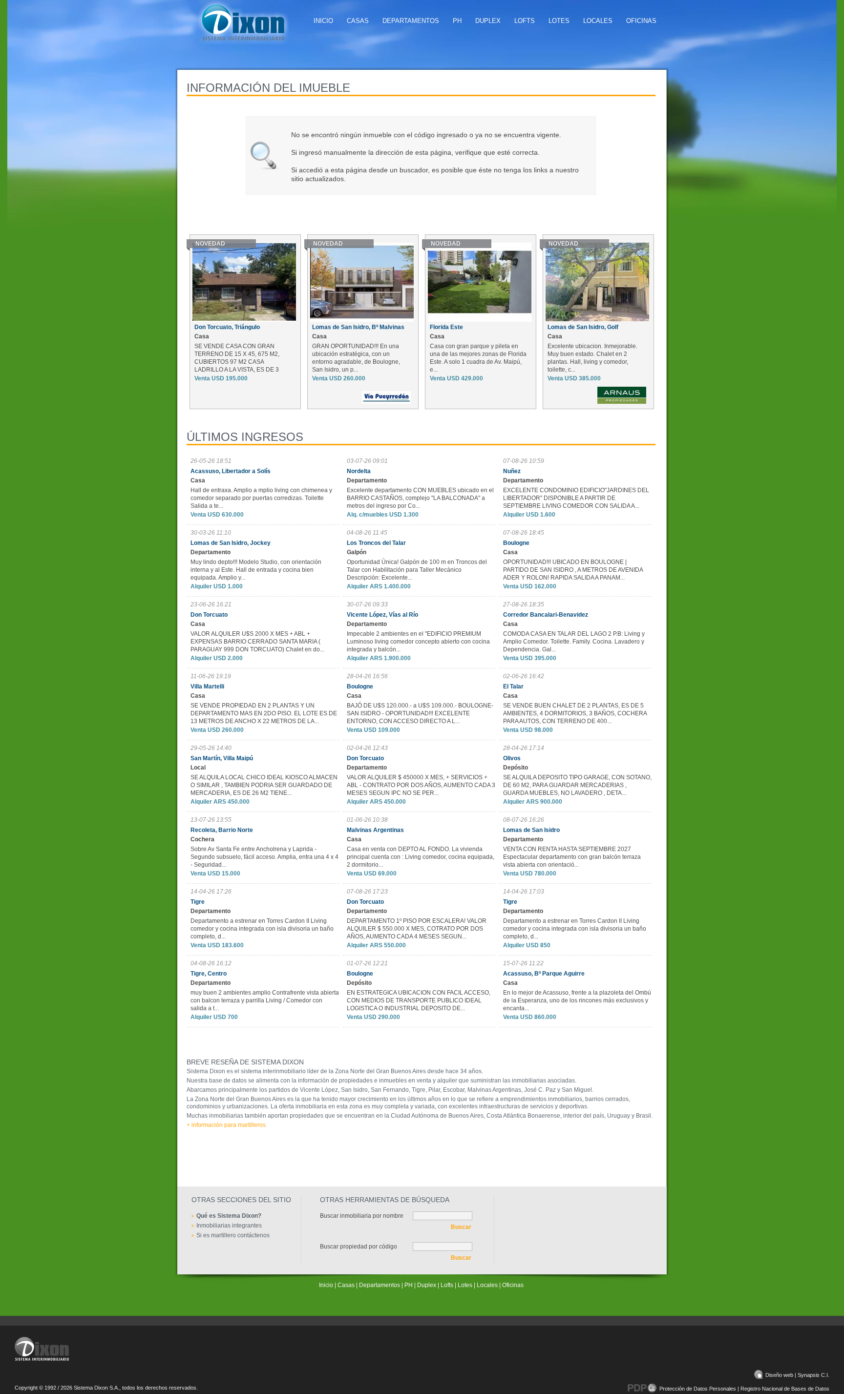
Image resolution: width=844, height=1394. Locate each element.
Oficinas (641, 20)
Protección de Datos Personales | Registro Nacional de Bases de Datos (744, 1389)
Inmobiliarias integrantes (229, 1225)
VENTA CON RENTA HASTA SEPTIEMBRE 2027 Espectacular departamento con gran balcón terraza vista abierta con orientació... (572, 857)
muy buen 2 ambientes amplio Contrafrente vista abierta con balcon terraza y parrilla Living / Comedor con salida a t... (264, 1000)
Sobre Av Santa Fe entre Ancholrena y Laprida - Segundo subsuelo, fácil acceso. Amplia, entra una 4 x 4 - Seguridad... (264, 857)
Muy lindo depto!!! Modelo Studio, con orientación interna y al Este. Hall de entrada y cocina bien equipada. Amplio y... (255, 570)
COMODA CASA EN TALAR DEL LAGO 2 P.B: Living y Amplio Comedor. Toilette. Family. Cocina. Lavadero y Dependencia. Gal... (574, 641)
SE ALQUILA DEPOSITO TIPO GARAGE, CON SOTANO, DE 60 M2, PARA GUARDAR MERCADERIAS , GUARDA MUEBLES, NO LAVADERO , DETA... (577, 785)
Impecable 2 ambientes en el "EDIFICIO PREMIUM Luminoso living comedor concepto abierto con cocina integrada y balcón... (418, 641)
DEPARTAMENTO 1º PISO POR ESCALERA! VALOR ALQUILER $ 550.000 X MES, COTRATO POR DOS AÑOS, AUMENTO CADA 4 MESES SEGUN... (416, 928)
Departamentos (410, 20)
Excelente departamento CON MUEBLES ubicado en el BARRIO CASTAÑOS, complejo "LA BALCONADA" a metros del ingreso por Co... (420, 498)
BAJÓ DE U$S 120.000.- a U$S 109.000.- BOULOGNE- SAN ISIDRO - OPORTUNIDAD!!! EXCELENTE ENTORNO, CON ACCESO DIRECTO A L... (420, 713)
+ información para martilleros (226, 1125)
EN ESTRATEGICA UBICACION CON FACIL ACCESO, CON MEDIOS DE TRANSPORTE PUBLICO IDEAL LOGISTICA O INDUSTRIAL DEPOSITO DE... (418, 1000)
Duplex (488, 20)
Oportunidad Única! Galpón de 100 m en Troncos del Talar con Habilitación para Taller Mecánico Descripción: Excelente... (417, 570)
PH (457, 20)
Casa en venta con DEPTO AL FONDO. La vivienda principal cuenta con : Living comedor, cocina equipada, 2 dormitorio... (420, 857)
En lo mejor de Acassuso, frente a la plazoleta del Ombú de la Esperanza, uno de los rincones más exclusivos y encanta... (577, 1000)
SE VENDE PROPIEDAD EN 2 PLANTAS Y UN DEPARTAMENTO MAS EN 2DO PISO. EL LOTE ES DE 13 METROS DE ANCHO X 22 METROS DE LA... (263, 713)
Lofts (524, 20)
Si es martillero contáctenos (233, 1235)
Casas (358, 20)
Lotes (559, 20)
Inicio (323, 20)
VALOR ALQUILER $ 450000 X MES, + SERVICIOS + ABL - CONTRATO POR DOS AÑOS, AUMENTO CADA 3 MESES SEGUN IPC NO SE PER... (421, 785)
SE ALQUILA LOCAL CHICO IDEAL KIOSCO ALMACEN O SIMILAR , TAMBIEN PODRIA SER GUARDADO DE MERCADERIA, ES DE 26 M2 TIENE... (264, 785)
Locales (597, 20)
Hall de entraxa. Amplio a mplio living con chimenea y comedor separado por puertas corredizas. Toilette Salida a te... (261, 498)
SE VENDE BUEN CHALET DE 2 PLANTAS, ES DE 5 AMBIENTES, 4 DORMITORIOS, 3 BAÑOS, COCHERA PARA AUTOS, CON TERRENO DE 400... (575, 713)
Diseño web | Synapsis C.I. (797, 1375)
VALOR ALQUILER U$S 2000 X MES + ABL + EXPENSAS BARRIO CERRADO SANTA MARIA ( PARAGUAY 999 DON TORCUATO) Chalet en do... (257, 641)
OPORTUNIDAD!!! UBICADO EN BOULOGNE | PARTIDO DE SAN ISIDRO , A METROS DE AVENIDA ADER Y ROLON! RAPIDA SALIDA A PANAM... (573, 570)
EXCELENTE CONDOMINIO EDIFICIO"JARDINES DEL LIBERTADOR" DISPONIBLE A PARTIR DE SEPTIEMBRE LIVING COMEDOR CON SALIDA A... (576, 498)
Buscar (461, 1227)
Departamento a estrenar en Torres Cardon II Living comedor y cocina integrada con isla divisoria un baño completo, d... (262, 928)
